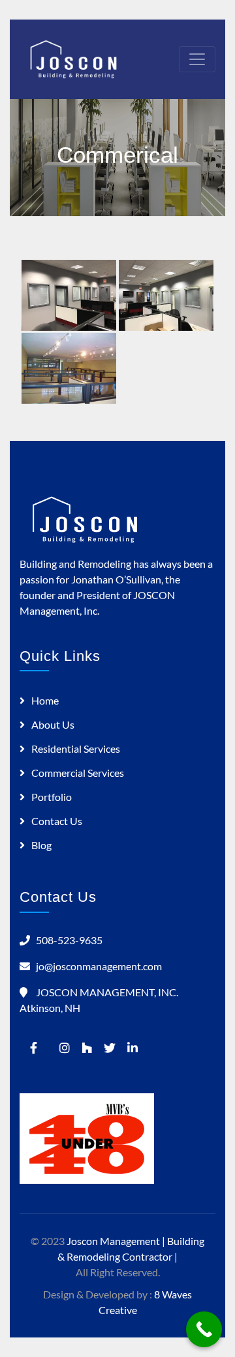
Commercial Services (77, 772)
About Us (52, 724)
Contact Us (56, 821)
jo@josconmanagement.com (99, 966)
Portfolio (51, 796)
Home (45, 700)
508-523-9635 (69, 940)
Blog (41, 845)
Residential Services (75, 748)
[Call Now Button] (204, 1329)
